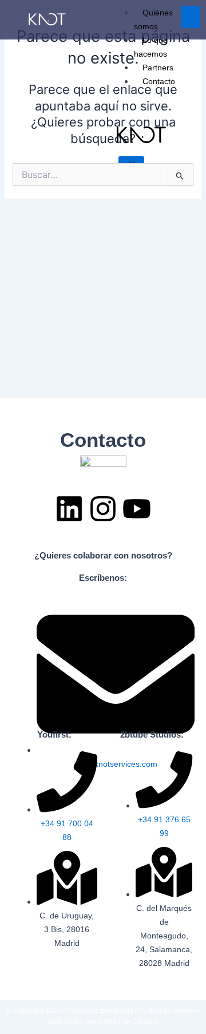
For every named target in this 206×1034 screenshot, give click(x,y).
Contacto (158, 81)
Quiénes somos (153, 19)
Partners (157, 67)
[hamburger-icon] (190, 17)
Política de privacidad (99, 1011)
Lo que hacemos (151, 46)
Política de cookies (168, 1011)
